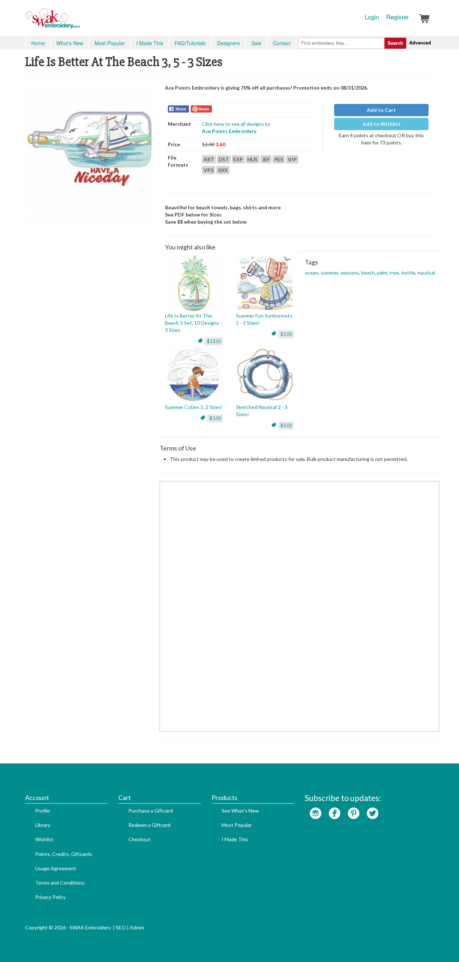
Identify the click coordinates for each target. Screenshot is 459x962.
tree (394, 273)
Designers (228, 43)
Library (42, 825)
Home (38, 43)
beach (368, 273)
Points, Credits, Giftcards (63, 854)
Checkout (139, 839)
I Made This (149, 43)
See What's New (240, 811)
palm (382, 273)
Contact (281, 43)
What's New (69, 43)
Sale (256, 43)
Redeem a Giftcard (149, 825)
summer (329, 273)
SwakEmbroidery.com (79, 21)
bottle (408, 273)
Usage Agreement (55, 868)
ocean (311, 273)
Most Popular (110, 43)
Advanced (420, 42)
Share (180, 109)
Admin (137, 927)
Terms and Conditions (60, 883)
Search (395, 42)
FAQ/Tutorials (190, 43)
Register (397, 17)
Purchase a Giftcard (150, 811)
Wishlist (44, 839)
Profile (42, 811)
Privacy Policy (50, 897)
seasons (349, 273)
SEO (121, 927)
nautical (426, 273)
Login (372, 17)
